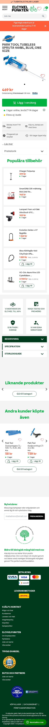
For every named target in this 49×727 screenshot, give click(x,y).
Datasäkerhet (31, 704)
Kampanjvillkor (7, 626)
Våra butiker (6, 645)
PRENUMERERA (36, 516)
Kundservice (6, 613)
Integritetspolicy (7, 620)
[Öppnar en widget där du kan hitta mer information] (34, 722)
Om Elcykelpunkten (9, 636)
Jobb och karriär (7, 642)
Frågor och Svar (7, 610)
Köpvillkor (5, 623)
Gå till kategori (24, 394)
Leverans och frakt (8, 617)
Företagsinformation (24, 708)
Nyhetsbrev (6, 639)
